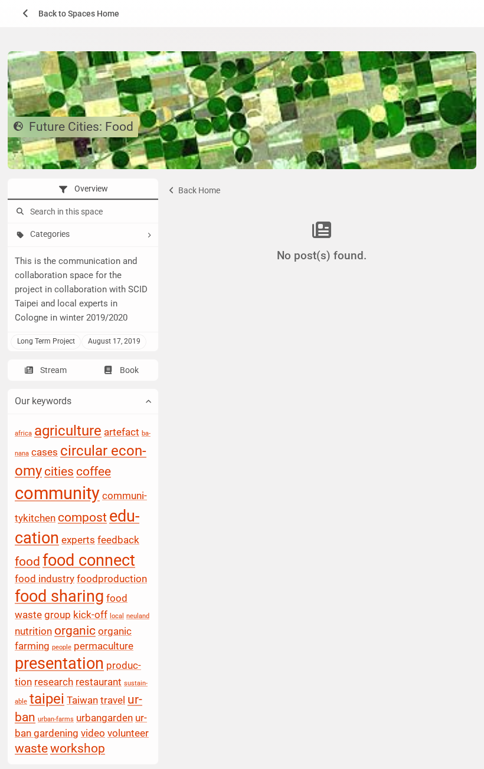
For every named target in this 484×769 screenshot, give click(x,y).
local (117, 617)
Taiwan (82, 700)
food (27, 562)
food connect (88, 561)
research (53, 682)
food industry (44, 579)
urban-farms (56, 720)
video (93, 733)
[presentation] (83, 189)
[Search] (19, 212)
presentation (59, 664)
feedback (118, 540)
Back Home (198, 190)
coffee (93, 471)
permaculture (103, 646)
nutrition (33, 631)
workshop (77, 748)
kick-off (90, 615)
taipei (47, 699)
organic (75, 630)
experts (78, 540)
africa (23, 433)
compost (82, 517)
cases (44, 452)
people (61, 647)
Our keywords (43, 401)
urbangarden (104, 718)
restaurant (99, 682)
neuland (137, 617)
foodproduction (112, 579)
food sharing (59, 597)
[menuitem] (66, 13)
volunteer (128, 733)
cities (59, 471)
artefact (121, 432)
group (57, 615)
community (57, 493)
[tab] (83, 189)
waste (31, 748)
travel (112, 700)
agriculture (68, 431)
